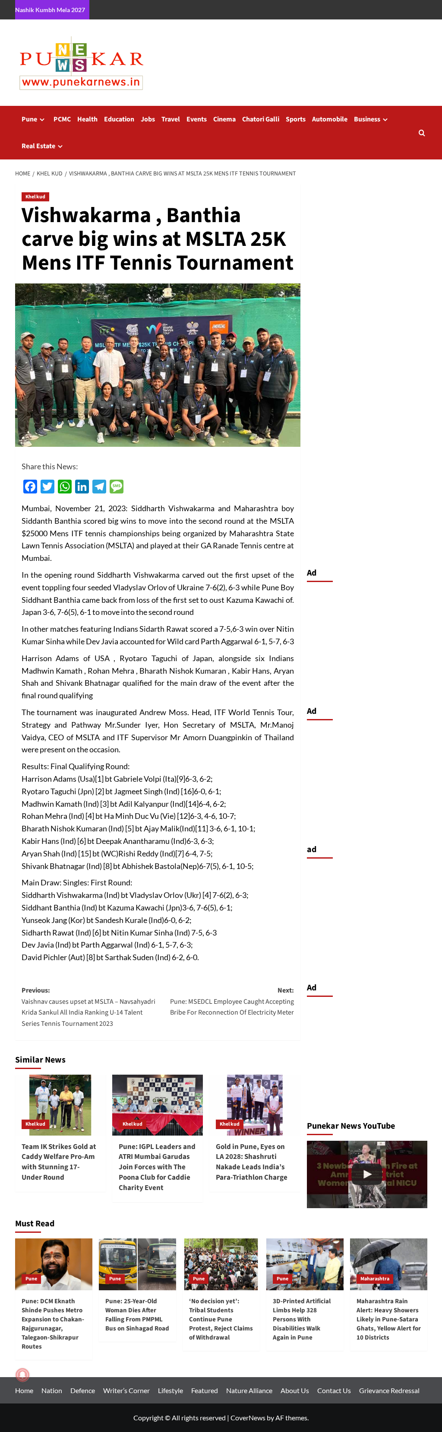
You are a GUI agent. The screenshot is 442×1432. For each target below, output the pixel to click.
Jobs (148, 119)
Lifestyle (170, 1390)
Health (87, 119)
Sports (296, 119)
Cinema (224, 119)
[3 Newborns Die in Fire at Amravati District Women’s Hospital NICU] (367, 1175)
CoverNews (247, 1417)
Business (367, 119)
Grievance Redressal (389, 1390)
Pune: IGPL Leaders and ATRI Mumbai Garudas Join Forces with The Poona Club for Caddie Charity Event (157, 1167)
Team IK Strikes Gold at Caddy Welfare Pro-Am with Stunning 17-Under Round (59, 1162)
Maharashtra (374, 1278)
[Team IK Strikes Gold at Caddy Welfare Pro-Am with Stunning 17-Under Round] (60, 1105)
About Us (295, 1390)
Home (24, 1390)
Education (119, 119)
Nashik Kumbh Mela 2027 (50, 9)
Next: (232, 1001)
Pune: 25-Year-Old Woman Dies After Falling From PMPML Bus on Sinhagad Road (137, 1315)
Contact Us (334, 1390)
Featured (204, 1390)
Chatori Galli (260, 119)
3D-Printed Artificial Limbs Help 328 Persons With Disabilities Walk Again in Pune (302, 1319)
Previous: (88, 1007)
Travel (170, 119)
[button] (422, 132)
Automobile (329, 119)
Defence (82, 1390)
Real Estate (38, 146)
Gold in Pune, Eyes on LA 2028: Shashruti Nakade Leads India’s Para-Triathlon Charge (251, 1162)
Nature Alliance (249, 1390)
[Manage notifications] (22, 1375)
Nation (51, 1390)
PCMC (62, 119)
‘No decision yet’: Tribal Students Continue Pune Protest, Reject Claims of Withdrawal (221, 1319)
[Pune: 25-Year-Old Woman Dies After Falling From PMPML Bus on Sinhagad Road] (137, 1264)
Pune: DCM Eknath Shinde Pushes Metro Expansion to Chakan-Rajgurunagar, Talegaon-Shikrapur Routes (53, 1324)
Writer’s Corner (126, 1390)
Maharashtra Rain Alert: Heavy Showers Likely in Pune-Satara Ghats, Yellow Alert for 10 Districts (389, 1319)
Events (196, 119)
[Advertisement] (367, 642)
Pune (29, 119)
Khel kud (35, 196)
